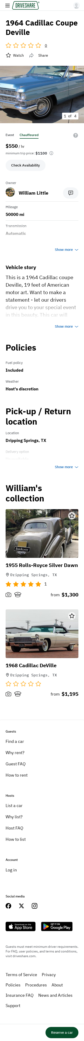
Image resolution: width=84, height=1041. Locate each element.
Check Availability (25, 165)
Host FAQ (14, 828)
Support (13, 1005)
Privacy (49, 974)
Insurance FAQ (20, 995)
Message (70, 193)
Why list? (14, 816)
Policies (13, 985)
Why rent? (15, 752)
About (57, 985)
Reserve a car (62, 1032)
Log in (11, 870)
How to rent (17, 775)
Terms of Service (21, 974)
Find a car (15, 741)
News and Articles (55, 995)
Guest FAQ (16, 764)
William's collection (25, 493)
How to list (16, 839)
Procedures (36, 985)
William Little (33, 193)
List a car (14, 805)
